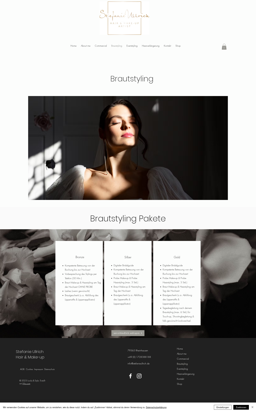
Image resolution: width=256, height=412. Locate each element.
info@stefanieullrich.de (138, 363)
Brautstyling (182, 363)
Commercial (183, 358)
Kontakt (180, 378)
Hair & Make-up (30, 357)
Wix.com (26, 383)
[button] (224, 47)
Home (180, 348)
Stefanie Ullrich (30, 351)
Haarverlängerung (184, 373)
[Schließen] (252, 407)
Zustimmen (241, 407)
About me (181, 353)
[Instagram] (139, 376)
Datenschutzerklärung (156, 407)
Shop (179, 384)
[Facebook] (130, 376)
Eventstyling (182, 368)
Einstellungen (222, 407)
